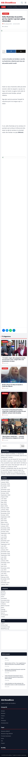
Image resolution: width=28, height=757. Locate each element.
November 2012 (5, 579)
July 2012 (3, 581)
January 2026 (5, 482)
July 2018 (3, 535)
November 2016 (5, 553)
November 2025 (5, 486)
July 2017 (3, 546)
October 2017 (4, 542)
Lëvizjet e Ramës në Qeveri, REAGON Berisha (13, 473)
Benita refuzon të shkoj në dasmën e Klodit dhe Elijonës (12, 385)
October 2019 (5, 515)
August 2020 (4, 497)
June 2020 (4, 500)
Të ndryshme (4, 614)
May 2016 (3, 559)
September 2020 (5, 495)
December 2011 (5, 582)
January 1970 (4, 584)
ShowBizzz (5, 13)
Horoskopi (4, 598)
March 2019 (4, 522)
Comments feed (5, 627)
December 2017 (5, 540)
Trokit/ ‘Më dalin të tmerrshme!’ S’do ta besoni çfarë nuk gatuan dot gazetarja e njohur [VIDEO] (14, 677)
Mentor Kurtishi (5, 605)
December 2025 (5, 484)
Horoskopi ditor (5, 600)
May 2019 (3, 518)
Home (2, 738)
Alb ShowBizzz (8, 2)
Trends (3, 616)
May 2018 (3, 539)
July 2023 (4, 487)
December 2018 (5, 528)
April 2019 (4, 520)
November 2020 (5, 491)
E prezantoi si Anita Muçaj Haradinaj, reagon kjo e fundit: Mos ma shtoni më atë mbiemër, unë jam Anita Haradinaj (14, 411)
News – (6, 658)
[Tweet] (21, 51)
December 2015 (5, 562)
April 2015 (4, 566)
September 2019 (5, 517)
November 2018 (5, 529)
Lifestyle (3, 604)
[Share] (11, 51)
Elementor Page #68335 (7, 733)
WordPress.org (5, 628)
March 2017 (4, 548)
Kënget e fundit (5, 602)
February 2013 (5, 577)
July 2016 (3, 557)
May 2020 (4, 502)
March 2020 (4, 506)
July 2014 (3, 570)
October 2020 (5, 493)
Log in (2, 623)
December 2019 (5, 511)
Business (3, 593)
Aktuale (3, 591)
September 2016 (5, 555)
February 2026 (5, 480)
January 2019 (4, 526)
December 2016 (5, 551)
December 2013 (5, 571)
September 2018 (5, 533)
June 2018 (4, 537)
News (2, 607)
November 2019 (5, 513)
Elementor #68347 (5, 731)
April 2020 (4, 504)
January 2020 (5, 509)
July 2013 (3, 573)
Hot (2, 740)
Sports (3, 613)
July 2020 (4, 498)
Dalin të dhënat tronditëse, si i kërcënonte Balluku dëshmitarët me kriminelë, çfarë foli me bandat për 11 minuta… (14, 455)
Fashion (3, 594)
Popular (3, 609)
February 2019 (5, 524)
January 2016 (4, 560)
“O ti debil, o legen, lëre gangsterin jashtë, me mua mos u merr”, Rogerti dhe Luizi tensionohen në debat (14, 359)
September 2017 (5, 544)
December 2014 (5, 568)
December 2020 (5, 489)
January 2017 (4, 550)
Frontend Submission (6, 736)
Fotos (2, 596)
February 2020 (5, 507)
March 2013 (4, 575)
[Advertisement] (14, 76)
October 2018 (5, 531)
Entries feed (4, 625)
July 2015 (3, 564)
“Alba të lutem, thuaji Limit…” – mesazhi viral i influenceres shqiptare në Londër (13, 437)
